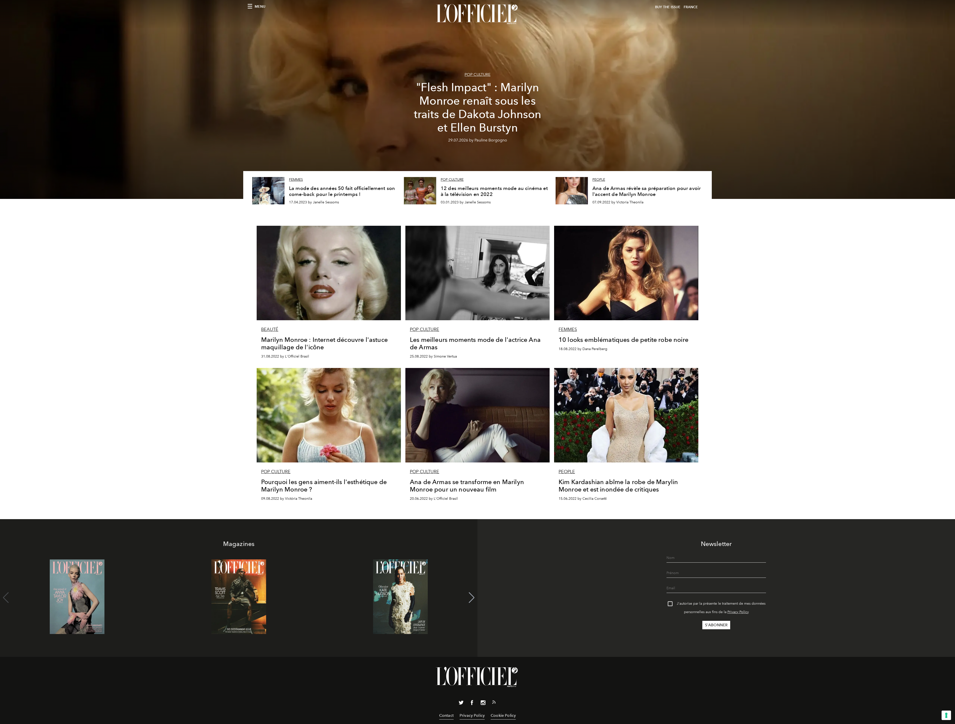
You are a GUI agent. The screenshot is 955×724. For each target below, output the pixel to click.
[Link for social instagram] (482, 703)
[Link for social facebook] (472, 703)
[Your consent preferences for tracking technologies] (946, 715)
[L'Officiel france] (477, 14)
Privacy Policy (738, 612)
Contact (446, 715)
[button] (471, 597)
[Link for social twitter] (461, 703)
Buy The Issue (667, 7)
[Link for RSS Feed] (493, 703)
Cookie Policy (503, 715)
